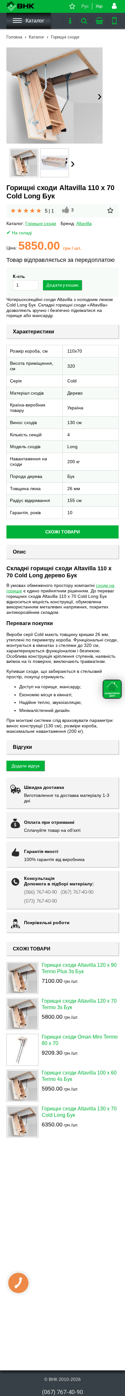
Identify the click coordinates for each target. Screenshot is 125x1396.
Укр (99, 6)
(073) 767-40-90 (40, 901)
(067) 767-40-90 (77, 892)
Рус (85, 6)
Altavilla (84, 223)
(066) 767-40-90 (40, 892)
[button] (54, 95)
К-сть (19, 276)
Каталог (34, 20)
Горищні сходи (40, 223)
